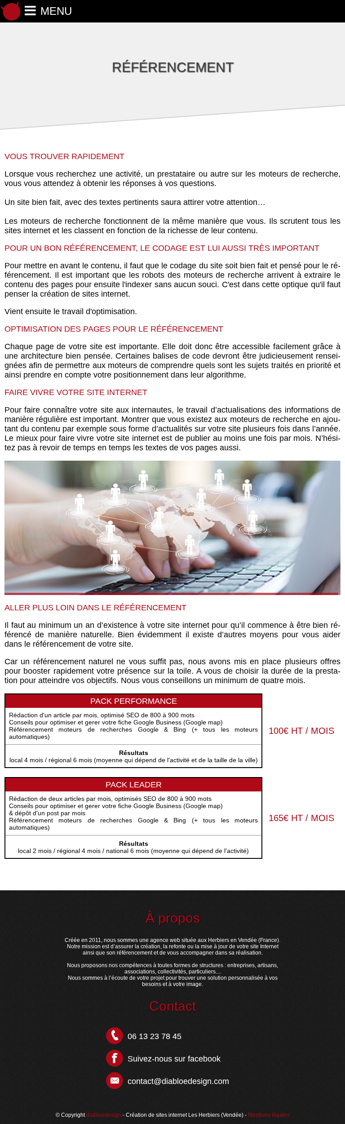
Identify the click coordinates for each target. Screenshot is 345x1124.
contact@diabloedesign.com (178, 1081)
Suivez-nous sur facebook (174, 1058)
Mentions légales (269, 1115)
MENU (56, 11)
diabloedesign (103, 1115)
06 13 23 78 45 (154, 1036)
